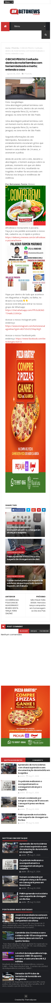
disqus (34, 631)
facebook (44, 631)
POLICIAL (15, 48)
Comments (37, 760)
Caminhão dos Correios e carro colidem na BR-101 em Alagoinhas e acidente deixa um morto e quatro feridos (31, 936)
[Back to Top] (25, 996)
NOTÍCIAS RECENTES (13, 760)
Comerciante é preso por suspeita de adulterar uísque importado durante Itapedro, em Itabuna (25, 583)
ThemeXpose (30, 1000)
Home (7, 48)
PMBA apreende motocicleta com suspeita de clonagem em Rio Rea (23, 558)
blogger (24, 631)
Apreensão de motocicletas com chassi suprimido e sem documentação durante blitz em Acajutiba (34, 768)
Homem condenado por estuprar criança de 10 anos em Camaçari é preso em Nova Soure (33, 802)
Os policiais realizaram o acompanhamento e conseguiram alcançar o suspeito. (23, 530)
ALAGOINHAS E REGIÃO (16, 523)
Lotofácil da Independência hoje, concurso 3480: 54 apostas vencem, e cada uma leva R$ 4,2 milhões (31, 957)
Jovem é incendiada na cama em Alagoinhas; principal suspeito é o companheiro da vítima (31, 918)
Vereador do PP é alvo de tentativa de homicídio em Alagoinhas (28, 976)
